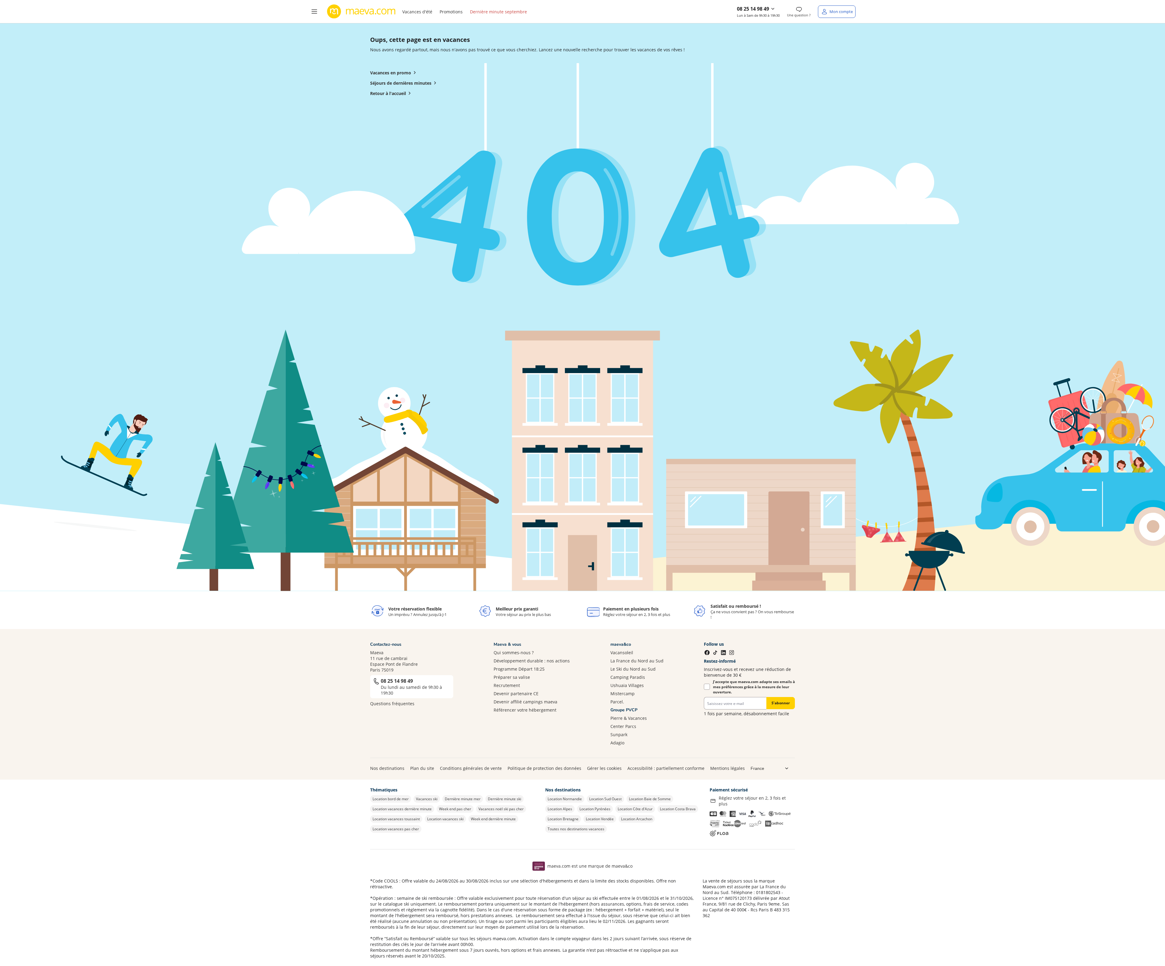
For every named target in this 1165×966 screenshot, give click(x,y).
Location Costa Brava (678, 808)
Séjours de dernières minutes (400, 83)
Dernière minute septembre (498, 12)
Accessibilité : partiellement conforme (665, 768)
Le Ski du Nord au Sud (633, 669)
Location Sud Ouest (605, 798)
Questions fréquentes (392, 703)
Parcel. (617, 702)
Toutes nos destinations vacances (576, 829)
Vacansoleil (621, 652)
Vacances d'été (417, 12)
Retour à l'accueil (388, 93)
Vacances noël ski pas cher (501, 808)
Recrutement (507, 685)
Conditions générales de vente (471, 768)
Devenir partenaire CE (516, 693)
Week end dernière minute (493, 818)
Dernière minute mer (463, 798)
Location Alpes (560, 808)
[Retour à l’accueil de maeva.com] (361, 11)
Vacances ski (426, 798)
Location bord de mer (391, 798)
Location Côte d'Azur (635, 808)
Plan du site (422, 768)
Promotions (451, 12)
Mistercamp (622, 693)
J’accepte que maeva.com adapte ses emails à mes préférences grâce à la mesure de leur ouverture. (754, 687)
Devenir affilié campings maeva (525, 702)
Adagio (617, 743)
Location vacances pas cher (396, 829)
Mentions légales (727, 768)
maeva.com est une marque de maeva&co (590, 866)
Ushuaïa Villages (627, 685)
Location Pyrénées (594, 808)
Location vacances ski (445, 818)
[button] (314, 11)
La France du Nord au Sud (637, 661)
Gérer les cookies (604, 768)
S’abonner (781, 703)
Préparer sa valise (512, 677)
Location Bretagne (563, 818)
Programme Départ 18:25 (519, 669)
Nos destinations (387, 768)
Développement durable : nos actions (532, 661)
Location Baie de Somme (650, 798)
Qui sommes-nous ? (514, 652)
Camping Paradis (627, 677)
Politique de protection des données (544, 768)
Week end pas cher (455, 808)
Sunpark (618, 734)
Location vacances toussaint (396, 818)
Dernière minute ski (504, 798)
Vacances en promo (390, 73)
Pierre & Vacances (628, 718)
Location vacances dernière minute (402, 808)
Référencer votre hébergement (525, 710)
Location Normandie (565, 798)
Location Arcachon (636, 818)
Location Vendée (600, 818)
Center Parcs (623, 726)
